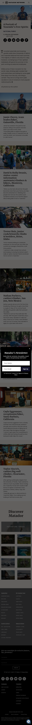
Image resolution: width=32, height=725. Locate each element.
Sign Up (25, 369)
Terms (20, 373)
